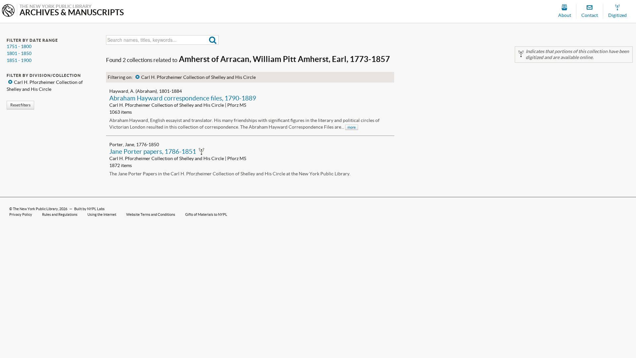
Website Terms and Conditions (150, 214)
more (351, 127)
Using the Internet (101, 214)
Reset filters (20, 105)
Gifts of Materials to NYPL (206, 214)
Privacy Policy (20, 214)
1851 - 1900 (19, 60)
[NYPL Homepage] (8, 11)
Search (213, 40)
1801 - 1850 (19, 53)
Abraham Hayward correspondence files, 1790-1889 (182, 98)
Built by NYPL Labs (89, 209)
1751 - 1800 (19, 46)
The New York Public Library (35, 209)
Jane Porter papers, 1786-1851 (152, 151)
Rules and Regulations (60, 214)
